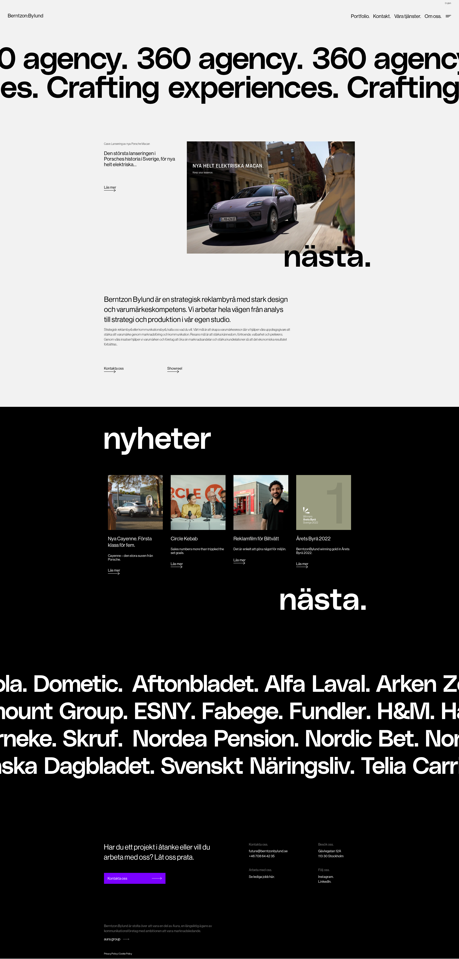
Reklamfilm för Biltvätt (256, 538)
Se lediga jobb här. (262, 876)
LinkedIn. (324, 881)
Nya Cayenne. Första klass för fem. (130, 541)
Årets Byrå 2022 (313, 538)
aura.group (112, 939)
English (448, 3)
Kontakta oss (114, 368)
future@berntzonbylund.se (268, 851)
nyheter (157, 436)
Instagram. (326, 876)
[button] (327, 255)
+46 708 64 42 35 (262, 856)
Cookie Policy (125, 953)
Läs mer (110, 187)
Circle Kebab (184, 538)
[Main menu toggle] (447, 16)
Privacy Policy (111, 953)
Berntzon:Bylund (25, 15)
